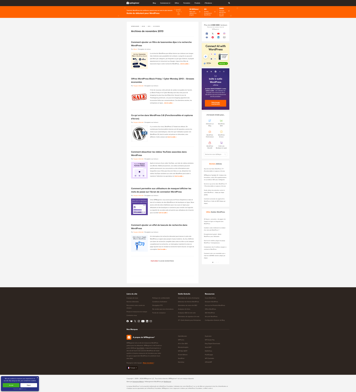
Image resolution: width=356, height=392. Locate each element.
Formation (186, 3)
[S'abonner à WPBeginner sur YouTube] (218, 33)
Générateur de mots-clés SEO (187, 305)
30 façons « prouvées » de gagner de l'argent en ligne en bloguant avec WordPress (215, 221)
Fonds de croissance (159, 313)
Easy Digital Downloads (212, 343)
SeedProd (181, 358)
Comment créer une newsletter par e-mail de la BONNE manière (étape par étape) (215, 255)
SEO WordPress (210, 313)
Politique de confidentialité (161, 298)
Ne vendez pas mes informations (162, 309)
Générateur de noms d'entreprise (188, 298)
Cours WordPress (210, 298)
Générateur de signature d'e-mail (188, 316)
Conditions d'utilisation (159, 302)
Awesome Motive (138, 382)
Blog (154, 3)
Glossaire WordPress (211, 302)
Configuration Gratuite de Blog (215, 320)
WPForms (181, 340)
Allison (135, 49)
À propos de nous (132, 298)
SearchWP (208, 347)
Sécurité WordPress (211, 316)
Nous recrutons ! (148, 363)
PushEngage (209, 355)
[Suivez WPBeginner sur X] (213, 33)
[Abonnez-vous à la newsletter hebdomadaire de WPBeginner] (224, 37)
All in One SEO (183, 343)
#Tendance (208, 3)
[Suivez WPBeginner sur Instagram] (224, 33)
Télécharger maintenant (215, 103)
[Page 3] (216, 262)
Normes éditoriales (133, 302)
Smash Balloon (183, 355)
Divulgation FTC (157, 305)
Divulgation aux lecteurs (151, 86)
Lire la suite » (184, 64)
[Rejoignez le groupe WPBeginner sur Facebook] (207, 37)
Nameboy (181, 362)
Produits (197, 3)
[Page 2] (215, 262)
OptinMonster (182, 336)
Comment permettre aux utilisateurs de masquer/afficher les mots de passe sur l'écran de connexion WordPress (161, 190)
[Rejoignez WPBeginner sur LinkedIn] (218, 37)
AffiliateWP (208, 362)
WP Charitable (209, 358)
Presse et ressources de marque (137, 312)
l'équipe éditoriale (138, 86)
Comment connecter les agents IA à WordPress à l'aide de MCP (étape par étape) (214, 201)
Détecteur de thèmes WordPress (188, 302)
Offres (177, 3)
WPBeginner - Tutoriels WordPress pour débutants (132, 3)
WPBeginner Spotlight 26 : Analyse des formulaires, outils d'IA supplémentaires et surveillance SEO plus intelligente (215, 177)
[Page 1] (213, 262)
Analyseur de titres (184, 309)
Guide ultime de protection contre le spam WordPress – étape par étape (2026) (214, 192)
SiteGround (167, 382)
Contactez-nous (132, 315)
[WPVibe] (215, 55)
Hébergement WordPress (153, 382)
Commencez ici (165, 3)
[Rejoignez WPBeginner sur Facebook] (207, 33)
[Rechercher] (229, 3)
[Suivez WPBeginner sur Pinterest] (213, 37)
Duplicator (208, 336)
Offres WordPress (210, 309)
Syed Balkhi (140, 348)
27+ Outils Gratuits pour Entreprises (189, 320)
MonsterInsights (183, 347)
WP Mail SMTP (182, 351)
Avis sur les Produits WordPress (215, 305)
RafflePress (208, 351)
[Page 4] (218, 262)
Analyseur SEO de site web (187, 313)
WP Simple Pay (210, 340)
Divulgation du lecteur (144, 49)
